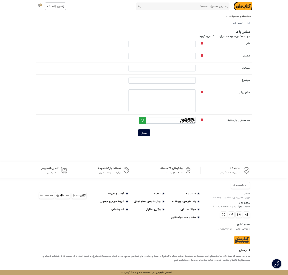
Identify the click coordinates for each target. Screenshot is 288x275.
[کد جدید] (142, 120)
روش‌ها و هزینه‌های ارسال (147, 201)
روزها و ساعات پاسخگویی (183, 217)
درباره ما (156, 193)
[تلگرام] (246, 214)
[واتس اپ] (223, 214)
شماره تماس (117, 209)
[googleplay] (79, 195)
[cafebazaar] (62, 195)
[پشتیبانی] (231, 214)
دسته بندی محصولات (240, 16)
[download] (46, 195)
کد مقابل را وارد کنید (239, 120)
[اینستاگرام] (239, 214)
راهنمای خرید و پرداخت (184, 201)
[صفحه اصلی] (248, 23)
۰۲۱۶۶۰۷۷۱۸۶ (243, 229)
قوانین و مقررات (116, 193)
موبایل (246, 67)
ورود (58, 6)
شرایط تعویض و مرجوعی (112, 201)
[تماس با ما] (242, 240)
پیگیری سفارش (153, 209)
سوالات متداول (188, 209)
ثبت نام (50, 6)
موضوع (246, 80)
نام (248, 43)
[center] (139, 6)
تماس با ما (190, 193)
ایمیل (246, 55)
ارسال (144, 133)
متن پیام (245, 92)
